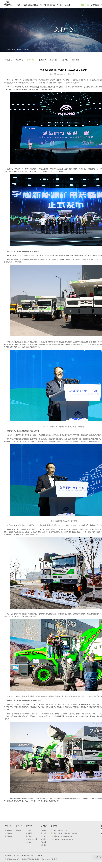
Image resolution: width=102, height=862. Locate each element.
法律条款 (16, 856)
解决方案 (32, 5)
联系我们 (43, 845)
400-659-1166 (83, 5)
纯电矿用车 (8, 830)
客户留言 (29, 842)
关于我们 (60, 5)
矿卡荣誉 (43, 839)
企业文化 (43, 833)
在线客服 (96, 5)
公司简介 (43, 830)
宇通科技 (46, 5)
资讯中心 (39, 5)
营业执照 (54, 859)
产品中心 (26, 5)
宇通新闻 (26, 49)
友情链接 (39, 856)
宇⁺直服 (28, 830)
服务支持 (53, 5)
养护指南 (29, 836)
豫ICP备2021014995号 (12, 859)
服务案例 (29, 833)
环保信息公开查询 (31, 839)
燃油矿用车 (8, 836)
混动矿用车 (8, 833)
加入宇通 (67, 5)
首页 (19, 5)
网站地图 (8, 856)
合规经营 (43, 842)
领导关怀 (43, 836)
